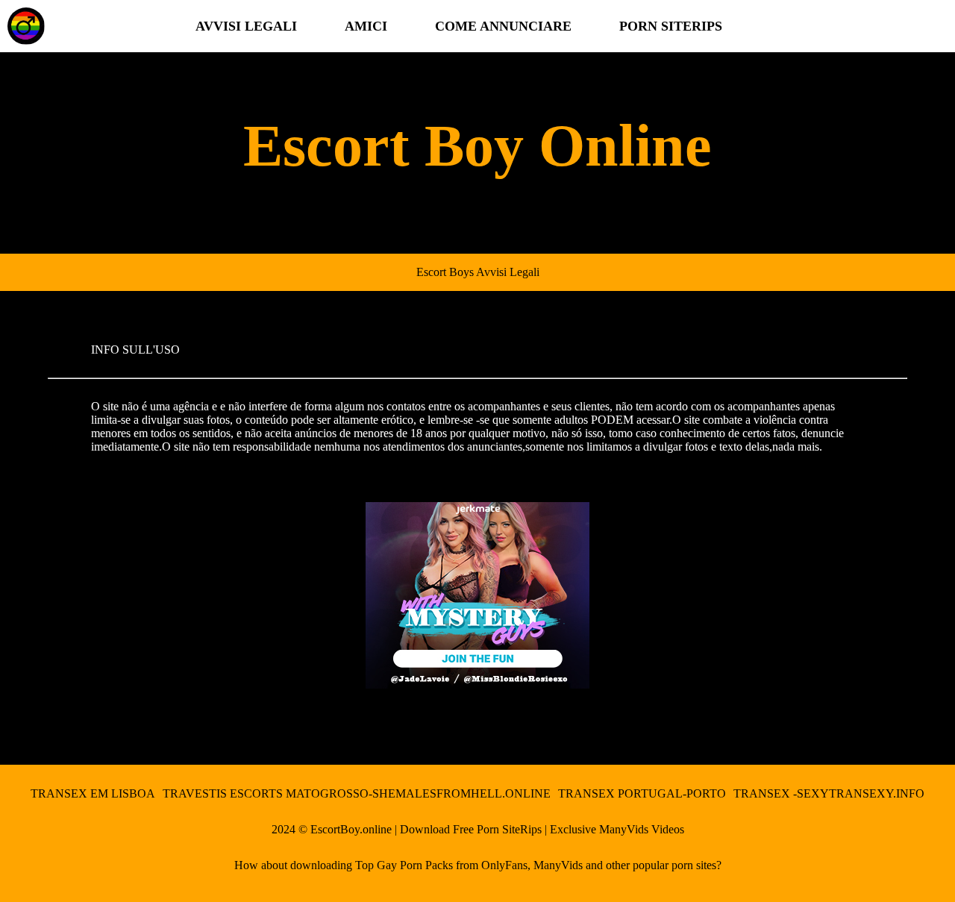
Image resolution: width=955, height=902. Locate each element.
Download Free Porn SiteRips (471, 829)
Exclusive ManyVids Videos (617, 829)
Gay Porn (399, 865)
